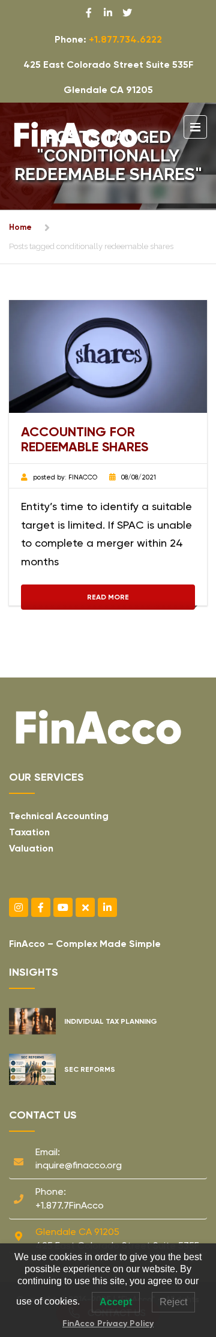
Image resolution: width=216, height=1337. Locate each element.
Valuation (31, 848)
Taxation (29, 832)
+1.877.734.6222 (125, 39)
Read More (108, 597)
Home (20, 227)
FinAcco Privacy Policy (108, 1323)
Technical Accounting (59, 816)
